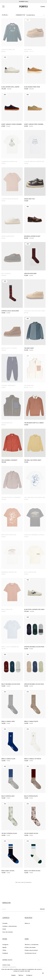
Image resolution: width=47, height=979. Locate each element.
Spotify (4, 947)
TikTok (4, 950)
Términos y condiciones (31, 944)
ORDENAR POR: (20, 15)
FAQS (4, 929)
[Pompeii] (23, 6)
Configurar (29, 975)
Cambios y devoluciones (9, 926)
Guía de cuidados (7, 932)
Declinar (21, 975)
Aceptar (13, 975)
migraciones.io (12, 967)
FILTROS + (5, 15)
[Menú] (3, 6)
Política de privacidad (31, 950)
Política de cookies (30, 947)
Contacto (4, 923)
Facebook (5, 953)
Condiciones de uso (30, 953)
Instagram (5, 944)
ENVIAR (42, 909)
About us (27, 923)
